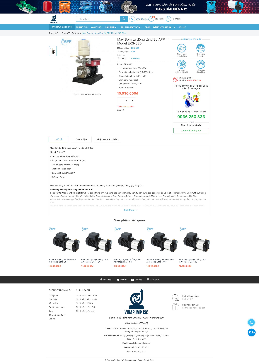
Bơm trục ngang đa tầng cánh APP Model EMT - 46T (160, 260)
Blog (148, 27)
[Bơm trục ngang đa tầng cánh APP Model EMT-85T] (64, 241)
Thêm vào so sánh (125, 106)
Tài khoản (176, 19)
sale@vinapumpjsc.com (139, 343)
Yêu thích (158, 19)
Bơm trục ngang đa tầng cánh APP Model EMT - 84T (94, 260)
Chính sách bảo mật (85, 311)
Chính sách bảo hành (85, 307)
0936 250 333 (142, 19)
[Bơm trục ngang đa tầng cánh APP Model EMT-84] (129, 241)
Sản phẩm (111, 27)
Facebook (107, 280)
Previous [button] (41, 250)
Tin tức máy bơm (131, 27)
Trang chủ (82, 27)
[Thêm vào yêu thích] (168, 39)
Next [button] (218, 250)
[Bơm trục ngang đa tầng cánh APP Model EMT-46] (194, 241)
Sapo (152, 360)
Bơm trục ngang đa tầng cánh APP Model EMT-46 (192, 260)
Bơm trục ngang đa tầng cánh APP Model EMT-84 (127, 260)
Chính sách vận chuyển (86, 299)
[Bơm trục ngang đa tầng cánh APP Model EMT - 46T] (162, 241)
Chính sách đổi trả (84, 303)
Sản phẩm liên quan (129, 220)
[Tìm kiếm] (124, 19)
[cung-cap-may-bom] (129, 7)
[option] (87, 64)
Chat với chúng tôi (191, 130)
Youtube (138, 280)
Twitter (123, 280)
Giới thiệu (97, 27)
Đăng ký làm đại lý (164, 27)
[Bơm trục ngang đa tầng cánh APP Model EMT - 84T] (97, 241)
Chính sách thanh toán (86, 295)
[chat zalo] (252, 333)
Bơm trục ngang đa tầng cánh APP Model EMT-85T (62, 260)
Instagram (154, 280)
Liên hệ (182, 27)
